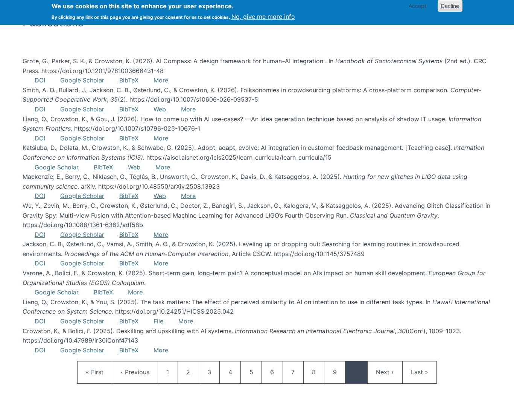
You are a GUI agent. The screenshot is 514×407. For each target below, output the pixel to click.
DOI (40, 80)
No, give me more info (263, 16)
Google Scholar (82, 80)
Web (160, 109)
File (158, 321)
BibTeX (128, 80)
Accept (417, 6)
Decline (450, 6)
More (161, 80)
